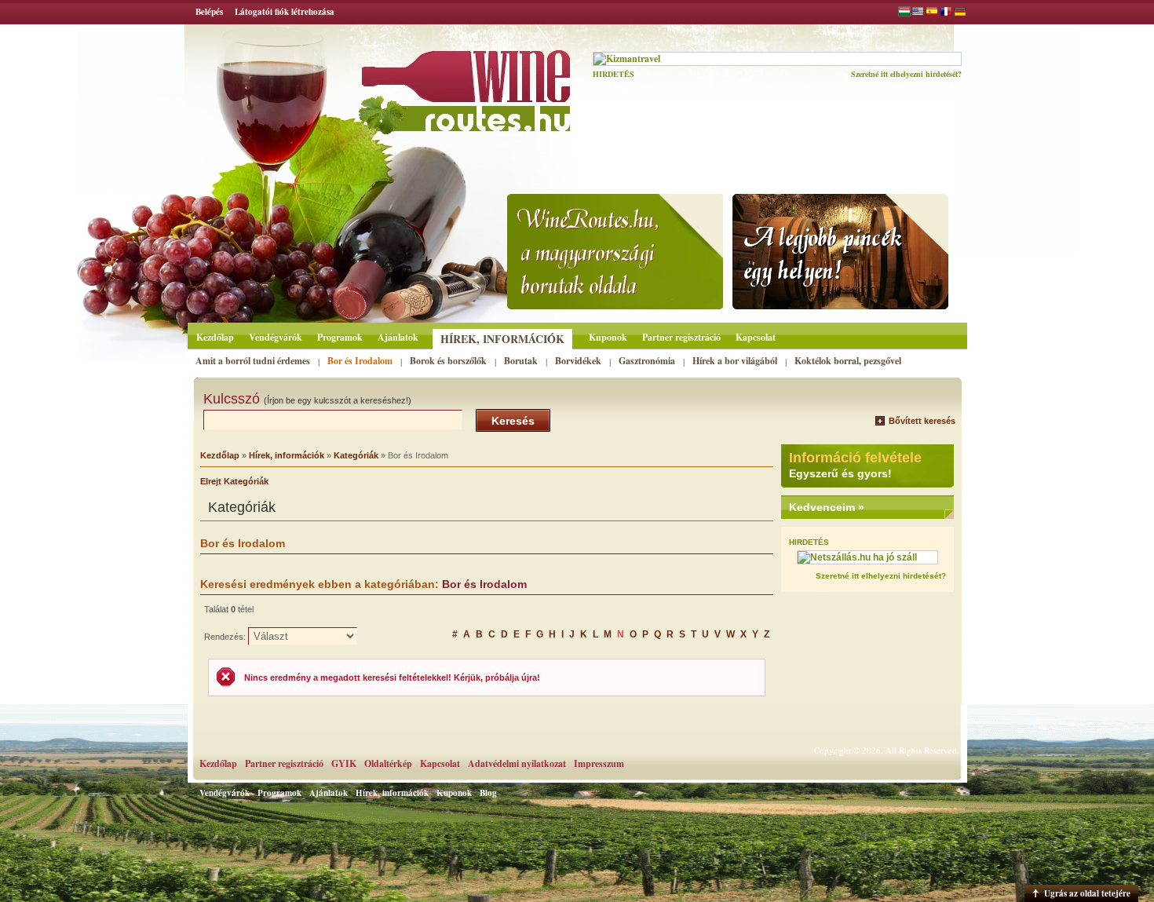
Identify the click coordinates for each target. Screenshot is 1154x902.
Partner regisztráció (681, 337)
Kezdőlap (215, 337)
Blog (488, 793)
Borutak (521, 360)
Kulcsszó (307, 399)
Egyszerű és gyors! (840, 473)
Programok (340, 337)
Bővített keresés (922, 420)
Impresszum (599, 763)
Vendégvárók (275, 337)
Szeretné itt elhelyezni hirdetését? (906, 73)
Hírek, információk (502, 338)
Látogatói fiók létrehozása (284, 11)
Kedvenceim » (826, 507)
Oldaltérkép (388, 763)
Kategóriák (356, 455)
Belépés (209, 11)
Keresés (513, 420)
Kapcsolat (756, 337)
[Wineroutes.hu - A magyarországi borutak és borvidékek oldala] (422, 83)
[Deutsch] (960, 13)
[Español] (932, 13)
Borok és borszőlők (448, 360)
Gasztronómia (647, 360)
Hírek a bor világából (734, 360)
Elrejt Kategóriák (234, 481)
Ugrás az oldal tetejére (1087, 893)
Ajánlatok (398, 337)
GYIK (343, 763)
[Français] (946, 13)
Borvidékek (578, 360)
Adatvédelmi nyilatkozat (517, 763)
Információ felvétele (855, 458)
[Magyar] (904, 13)
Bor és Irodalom (360, 360)
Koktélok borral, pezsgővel (847, 360)
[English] (918, 13)
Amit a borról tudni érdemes (252, 360)
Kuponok (608, 337)
